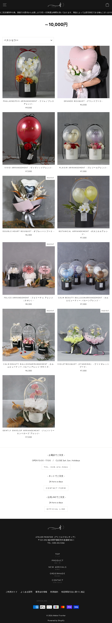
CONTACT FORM (56, 488)
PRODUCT (57, 561)
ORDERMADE (57, 574)
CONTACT (57, 581)
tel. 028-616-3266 (56, 467)
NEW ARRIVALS (57, 568)
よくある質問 (26, 592)
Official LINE (56, 509)
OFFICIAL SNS (42, 601)
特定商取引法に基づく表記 (73, 592)
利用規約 (54, 592)
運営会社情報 (41, 592)
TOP (57, 555)
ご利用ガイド (11, 592)
